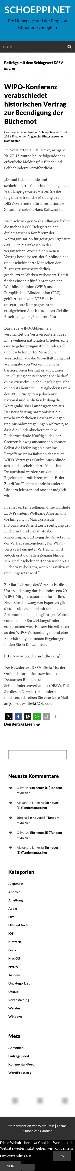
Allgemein (34, 136)
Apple (12, 908)
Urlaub (13, 991)
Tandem (14, 975)
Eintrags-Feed (18, 1056)
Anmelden (16, 1048)
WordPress (46, 1126)
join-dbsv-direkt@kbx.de (30, 703)
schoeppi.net (38, 9)
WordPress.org (19, 1072)
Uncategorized (19, 983)
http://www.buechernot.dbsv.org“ (32, 656)
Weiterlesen (43, 1155)
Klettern (14, 942)
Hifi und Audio (18, 925)
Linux (12, 950)
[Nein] (28, 1167)
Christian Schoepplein (40, 132)
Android (14, 892)
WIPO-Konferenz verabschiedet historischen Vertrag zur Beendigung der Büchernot (35, 104)
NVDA (13, 967)
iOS (11, 933)
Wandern (15, 1008)
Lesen (22, 724)
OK (62, 1156)
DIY (11, 917)
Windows (15, 1016)
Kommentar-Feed (21, 1064)
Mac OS (14, 958)
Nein (11, 1166)
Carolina (46, 1131)
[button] (8, 716)
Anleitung (15, 900)
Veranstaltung (18, 1000)
